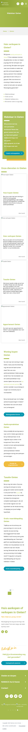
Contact (4, 688)
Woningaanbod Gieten (13, 414)
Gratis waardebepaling (13, 569)
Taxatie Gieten (9, 279)
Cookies (4, 728)
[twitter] (16, 696)
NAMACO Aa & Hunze (10, 682)
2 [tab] (10, 710)
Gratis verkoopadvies (13, 153)
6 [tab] (20, 710)
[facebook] (7, 696)
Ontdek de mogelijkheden (13, 464)
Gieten (12, 31)
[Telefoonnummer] (22, 3)
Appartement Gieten (11, 324)
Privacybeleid (22, 726)
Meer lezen (21, 213)
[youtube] (20, 696)
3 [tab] (13, 710)
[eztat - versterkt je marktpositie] (9, 705)
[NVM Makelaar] (20, 705)
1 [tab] (8, 710)
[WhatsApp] (18, 4)
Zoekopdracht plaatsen (13, 663)
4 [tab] (15, 710)
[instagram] (11, 696)
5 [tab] (17, 710)
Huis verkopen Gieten (12, 236)
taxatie (18, 492)
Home (5, 31)
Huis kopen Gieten (11, 193)
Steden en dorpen (8, 676)
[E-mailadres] (6, 631)
